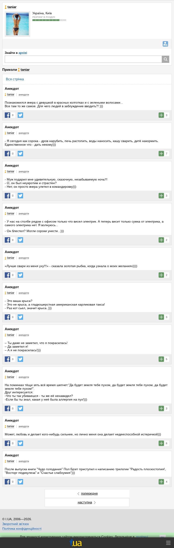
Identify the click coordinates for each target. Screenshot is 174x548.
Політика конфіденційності (21, 528)
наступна (85, 502)
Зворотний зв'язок (15, 524)
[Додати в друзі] (165, 44)
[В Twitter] (20, 115)
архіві (23, 53)
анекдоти (24, 94)
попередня (89, 493)
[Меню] (168, 542)
